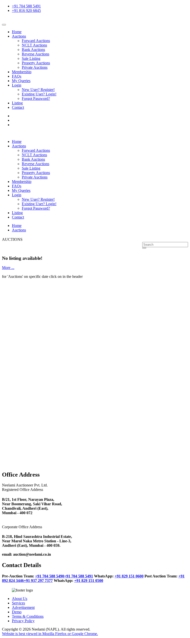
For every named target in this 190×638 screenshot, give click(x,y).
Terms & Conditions (28, 616)
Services (18, 603)
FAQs (16, 76)
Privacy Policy (23, 621)
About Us (19, 598)
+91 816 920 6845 (26, 10)
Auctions (19, 36)
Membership (21, 72)
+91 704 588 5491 (26, 6)
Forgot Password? (36, 98)
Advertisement (23, 607)
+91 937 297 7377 (38, 580)
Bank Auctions (33, 49)
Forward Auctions (36, 41)
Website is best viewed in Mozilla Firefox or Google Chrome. (50, 634)
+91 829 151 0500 (88, 580)
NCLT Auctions (34, 45)
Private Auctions (35, 67)
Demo (17, 612)
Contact (18, 107)
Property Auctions (36, 63)
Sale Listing (31, 58)
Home (17, 32)
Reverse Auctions (35, 54)
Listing (17, 103)
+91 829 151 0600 (129, 576)
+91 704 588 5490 (49, 576)
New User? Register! (38, 90)
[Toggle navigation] (4, 24)
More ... (8, 267)
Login (16, 85)
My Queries (21, 81)
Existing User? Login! (39, 94)
